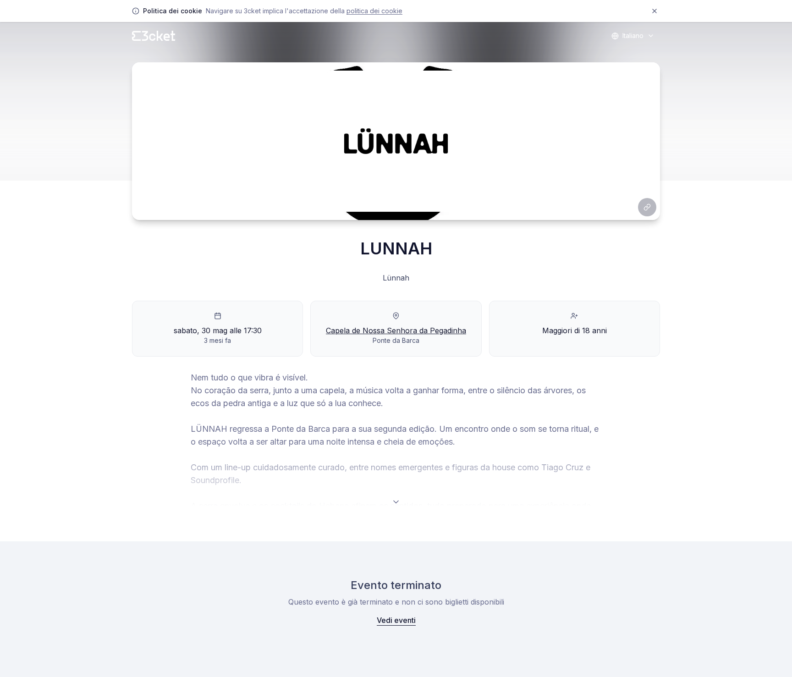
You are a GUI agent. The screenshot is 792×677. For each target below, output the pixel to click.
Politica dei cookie (374, 11)
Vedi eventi (396, 620)
